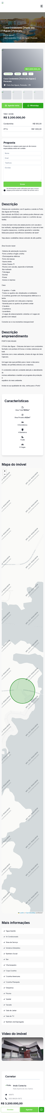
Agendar (29, 1110)
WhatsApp (34, 105)
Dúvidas (10, 1110)
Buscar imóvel (8, 35)
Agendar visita (13, 105)
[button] (4, 471)
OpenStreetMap (30, 913)
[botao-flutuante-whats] (41, 1109)
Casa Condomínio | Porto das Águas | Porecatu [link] (20, 38)
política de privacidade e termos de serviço (21, 192)
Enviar (22, 184)
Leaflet (21, 913)
